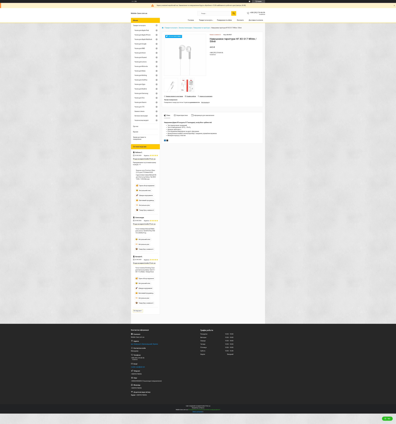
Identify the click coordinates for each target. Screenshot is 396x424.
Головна (191, 20)
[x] (167, 141)
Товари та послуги (205, 20)
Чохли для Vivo (139, 98)
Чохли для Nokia (139, 71)
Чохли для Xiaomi (140, 102)
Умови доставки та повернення (139, 138)
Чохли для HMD (139, 48)
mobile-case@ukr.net (138, 367)
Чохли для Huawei (140, 57)
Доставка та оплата (256, 20)
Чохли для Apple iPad (141, 30)
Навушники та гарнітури (201, 28)
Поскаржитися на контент (196, 409)
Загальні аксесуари (185, 28)
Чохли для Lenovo (140, 62)
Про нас (135, 126)
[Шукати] (233, 13)
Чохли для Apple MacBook (143, 39)
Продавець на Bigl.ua (198, 408)
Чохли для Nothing (140, 75)
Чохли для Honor (140, 53)
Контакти (240, 20)
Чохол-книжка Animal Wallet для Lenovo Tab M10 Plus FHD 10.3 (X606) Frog (145, 231)
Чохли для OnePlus (140, 80)
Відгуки (135, 132)
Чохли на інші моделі (141, 120)
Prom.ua (208, 406)
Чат (389, 418)
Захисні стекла (139, 111)
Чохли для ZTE (139, 107)
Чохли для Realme (140, 89)
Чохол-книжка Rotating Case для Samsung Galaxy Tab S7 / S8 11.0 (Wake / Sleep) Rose (145, 270)
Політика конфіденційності (212, 409)
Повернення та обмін (224, 20)
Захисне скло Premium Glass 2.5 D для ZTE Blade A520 (145, 171)
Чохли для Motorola (141, 66)
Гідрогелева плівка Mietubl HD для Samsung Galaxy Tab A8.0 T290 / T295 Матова (146, 177)
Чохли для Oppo (139, 84)
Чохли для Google (140, 44)
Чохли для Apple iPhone (142, 35)
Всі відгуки (137, 311)
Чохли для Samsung (141, 93)
